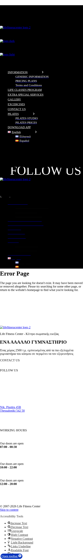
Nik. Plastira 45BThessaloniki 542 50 (12, 409)
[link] (41, 148)
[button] (11, 556)
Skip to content (9, 509)
